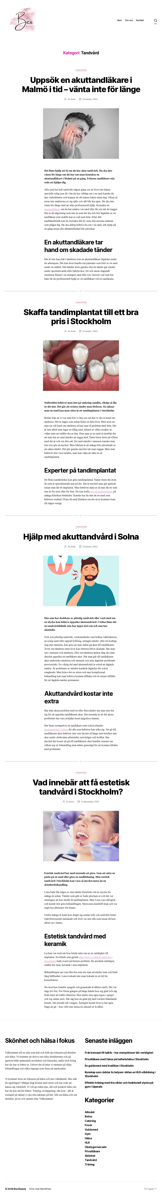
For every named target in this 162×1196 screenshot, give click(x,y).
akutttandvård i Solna (55, 729)
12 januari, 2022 (90, 546)
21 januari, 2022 (90, 331)
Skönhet (90, 1155)
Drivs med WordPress (40, 1189)
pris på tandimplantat (101, 491)
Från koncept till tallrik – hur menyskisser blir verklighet (119, 1052)
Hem (119, 20)
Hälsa (88, 1138)
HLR (87, 1142)
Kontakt (140, 20)
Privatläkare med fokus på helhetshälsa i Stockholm (117, 1059)
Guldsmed (91, 1129)
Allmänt (90, 1112)
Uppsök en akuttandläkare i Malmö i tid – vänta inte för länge (81, 84)
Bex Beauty (20, 1189)
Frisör (88, 1125)
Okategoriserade (96, 1147)
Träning (90, 1164)
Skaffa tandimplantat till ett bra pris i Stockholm (81, 316)
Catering (90, 1120)
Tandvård (81, 70)
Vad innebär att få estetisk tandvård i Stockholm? (81, 787)
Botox (88, 1116)
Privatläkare (92, 1151)
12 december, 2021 (90, 801)
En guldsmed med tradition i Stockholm (109, 1065)
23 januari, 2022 (90, 99)
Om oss (129, 20)
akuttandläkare (52, 209)
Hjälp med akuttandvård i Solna (81, 536)
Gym (88, 1133)
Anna (72, 99)
